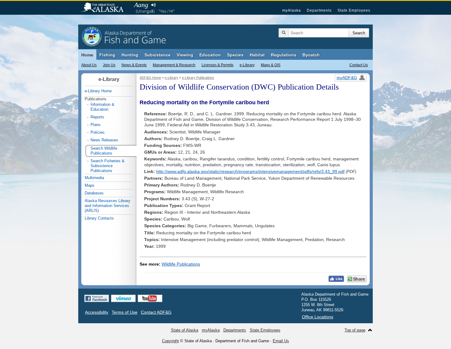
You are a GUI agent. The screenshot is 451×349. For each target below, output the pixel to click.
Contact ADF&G (156, 312)
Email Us (281, 341)
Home (87, 54)
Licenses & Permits (217, 65)
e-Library (247, 65)
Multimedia (94, 177)
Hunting (129, 54)
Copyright (170, 341)
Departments (319, 10)
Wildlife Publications (181, 264)
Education (210, 54)
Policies (98, 132)
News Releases (104, 140)
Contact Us (358, 65)
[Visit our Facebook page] (96, 298)
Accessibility (96, 312)
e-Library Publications (198, 77)
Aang (141, 5)
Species (235, 54)
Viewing (185, 54)
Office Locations (317, 316)
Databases (94, 193)
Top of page (355, 330)
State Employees (353, 10)
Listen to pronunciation (153, 5)
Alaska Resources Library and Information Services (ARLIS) (107, 205)
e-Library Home (98, 91)
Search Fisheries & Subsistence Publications (108, 166)
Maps (89, 185)
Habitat (257, 54)
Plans (96, 124)
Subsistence (158, 54)
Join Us (109, 65)
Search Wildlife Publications (104, 150)
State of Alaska (105, 7)
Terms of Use (124, 312)
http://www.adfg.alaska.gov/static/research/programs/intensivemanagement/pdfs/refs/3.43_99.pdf (250, 171)
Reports (97, 117)
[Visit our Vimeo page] (123, 298)
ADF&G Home (150, 77)
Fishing (107, 54)
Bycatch (311, 54)
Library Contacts (99, 218)
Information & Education (102, 107)
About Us (89, 65)
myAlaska (291, 10)
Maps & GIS (270, 65)
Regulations (283, 54)
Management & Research (174, 65)
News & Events (134, 65)
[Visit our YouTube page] (150, 298)
